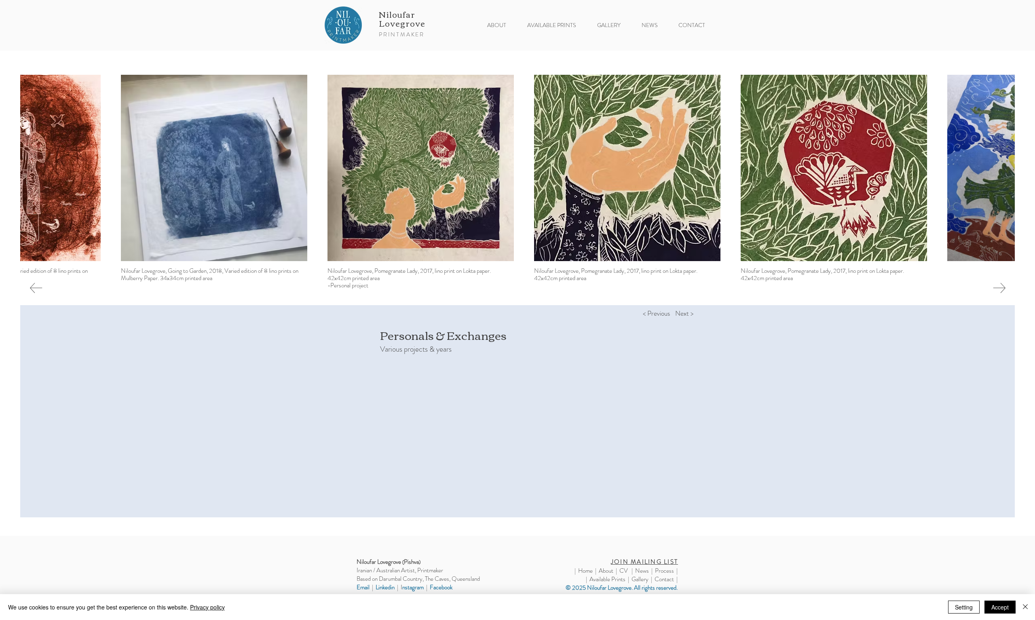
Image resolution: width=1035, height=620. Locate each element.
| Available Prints (605, 579)
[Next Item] (999, 288)
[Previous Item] (36, 288)
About (606, 570)
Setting (964, 607)
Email (363, 587)
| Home (584, 570)
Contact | (666, 579)
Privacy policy (207, 607)
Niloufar (398, 13)
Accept (1000, 607)
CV (623, 570)
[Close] (1025, 607)
